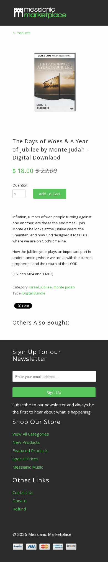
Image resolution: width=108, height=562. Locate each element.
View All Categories (30, 434)
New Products (26, 442)
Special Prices (25, 458)
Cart (90, 11)
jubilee (46, 287)
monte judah (64, 287)
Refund (19, 509)
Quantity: (20, 185)
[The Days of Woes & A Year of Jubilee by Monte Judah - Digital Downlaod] (54, 82)
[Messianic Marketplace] (40, 12)
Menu (78, 11)
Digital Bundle (33, 293)
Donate (19, 500)
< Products (21, 32)
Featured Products (30, 450)
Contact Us (23, 492)
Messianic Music (27, 467)
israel (34, 287)
